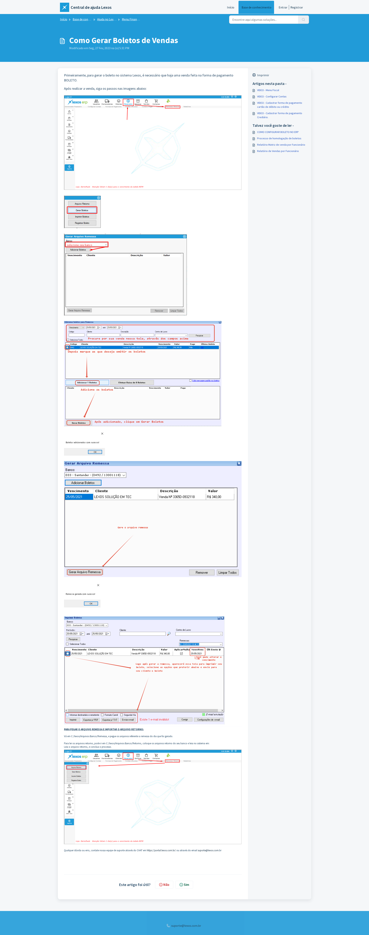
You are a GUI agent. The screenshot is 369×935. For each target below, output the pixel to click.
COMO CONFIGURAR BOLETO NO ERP (278, 132)
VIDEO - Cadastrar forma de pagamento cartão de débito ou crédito (279, 105)
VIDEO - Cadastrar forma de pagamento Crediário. (279, 115)
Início (230, 7)
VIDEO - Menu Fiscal (268, 90)
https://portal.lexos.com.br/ (161, 850)
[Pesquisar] (303, 19)
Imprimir (263, 75)
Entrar (283, 7)
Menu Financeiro (132, 19)
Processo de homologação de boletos (279, 138)
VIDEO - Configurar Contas (272, 96)
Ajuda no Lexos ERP (110, 19)
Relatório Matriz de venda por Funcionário (281, 144)
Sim (186, 884)
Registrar (296, 7)
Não (166, 884)
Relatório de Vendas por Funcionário (278, 151)
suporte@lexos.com (208, 850)
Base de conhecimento (256, 7)
